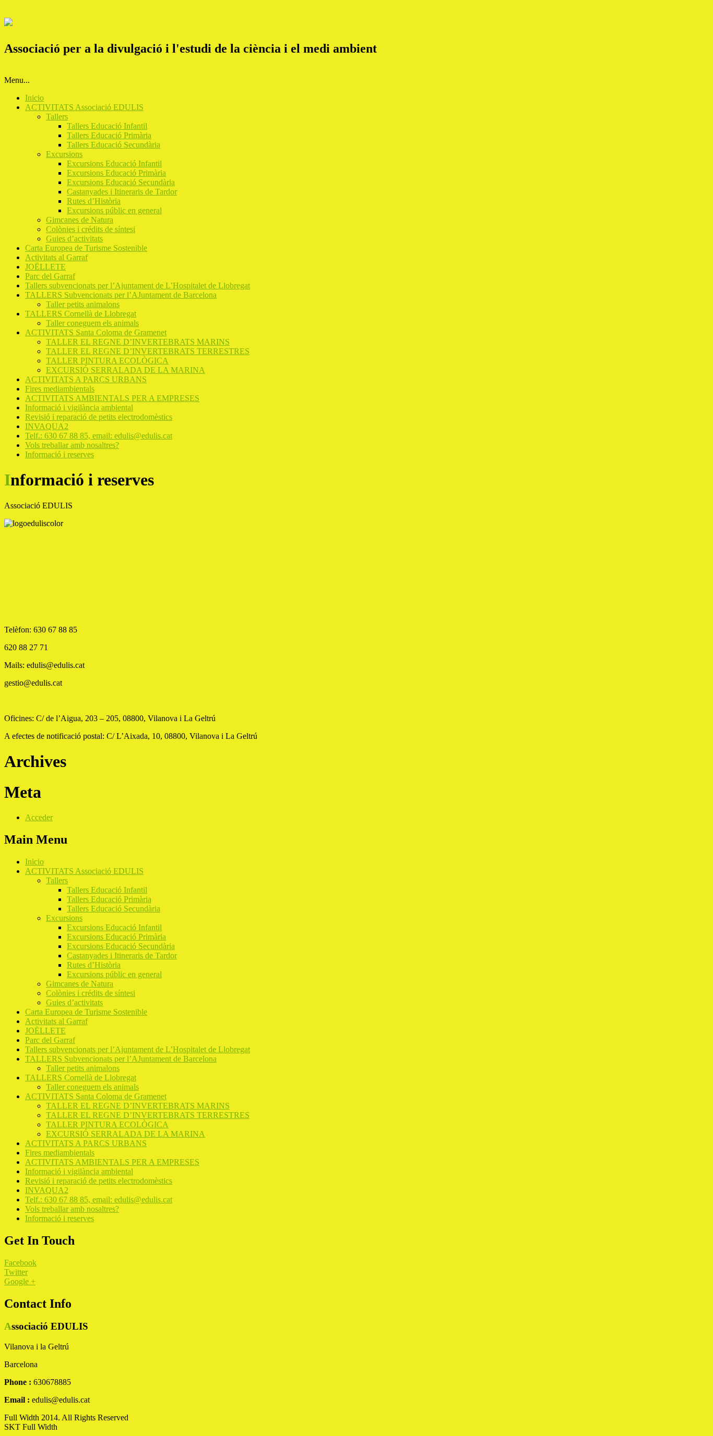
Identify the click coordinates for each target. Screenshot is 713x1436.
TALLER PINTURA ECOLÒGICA (107, 360)
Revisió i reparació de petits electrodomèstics (98, 416)
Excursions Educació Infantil (114, 163)
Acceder (39, 817)
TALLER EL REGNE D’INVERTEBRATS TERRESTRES (147, 351)
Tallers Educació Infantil (107, 125)
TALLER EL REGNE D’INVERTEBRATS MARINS (138, 341)
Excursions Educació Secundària (121, 182)
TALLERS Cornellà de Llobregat (80, 313)
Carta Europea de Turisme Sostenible (86, 248)
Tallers (57, 116)
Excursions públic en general (114, 210)
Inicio (34, 97)
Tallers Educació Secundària (113, 144)
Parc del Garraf (50, 276)
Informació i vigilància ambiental (79, 407)
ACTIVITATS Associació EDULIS (84, 107)
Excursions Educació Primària (116, 172)
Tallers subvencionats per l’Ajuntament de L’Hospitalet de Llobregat (137, 285)
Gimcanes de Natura (79, 219)
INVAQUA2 (46, 426)
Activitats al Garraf (56, 257)
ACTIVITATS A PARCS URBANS (86, 379)
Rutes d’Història (94, 201)
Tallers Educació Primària (109, 135)
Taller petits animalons (83, 304)
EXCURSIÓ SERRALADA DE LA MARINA (125, 370)
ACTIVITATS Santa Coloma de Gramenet (96, 332)
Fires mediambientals (59, 388)
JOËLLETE (45, 266)
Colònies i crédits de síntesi (90, 229)
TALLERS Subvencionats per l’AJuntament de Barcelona (121, 294)
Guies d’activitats (74, 238)
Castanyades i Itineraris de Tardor (122, 191)
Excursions (64, 154)
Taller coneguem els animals (92, 323)
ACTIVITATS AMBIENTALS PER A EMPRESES (112, 398)
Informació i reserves (59, 454)
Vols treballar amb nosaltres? (72, 445)
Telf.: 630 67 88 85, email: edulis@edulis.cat (98, 435)
